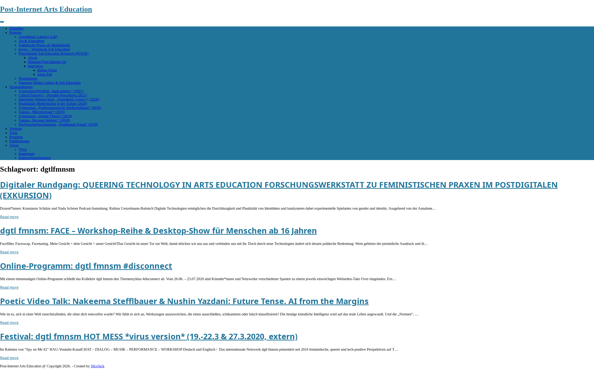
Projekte (15, 33)
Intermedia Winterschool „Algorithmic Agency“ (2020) (59, 99)
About (32, 58)
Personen (16, 137)
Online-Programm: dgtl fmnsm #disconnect (86, 265)
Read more (9, 216)
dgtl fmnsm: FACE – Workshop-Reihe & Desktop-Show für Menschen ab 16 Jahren (158, 230)
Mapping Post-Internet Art (47, 62)
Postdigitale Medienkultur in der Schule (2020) (53, 104)
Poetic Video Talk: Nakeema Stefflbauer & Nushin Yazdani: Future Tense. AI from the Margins (184, 301)
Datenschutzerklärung (35, 158)
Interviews (35, 66)
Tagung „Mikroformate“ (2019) (42, 112)
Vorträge (15, 129)
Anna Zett (44, 74)
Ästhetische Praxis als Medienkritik (44, 45)
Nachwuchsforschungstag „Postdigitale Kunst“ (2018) (58, 124)
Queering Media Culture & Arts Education (50, 83)
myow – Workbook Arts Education (44, 49)
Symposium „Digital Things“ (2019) (45, 116)
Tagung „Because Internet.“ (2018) (44, 120)
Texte (13, 133)
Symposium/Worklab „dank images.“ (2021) (51, 91)
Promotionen (28, 78)
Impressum (27, 154)
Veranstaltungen (21, 87)
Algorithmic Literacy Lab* (38, 37)
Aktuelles (16, 28)
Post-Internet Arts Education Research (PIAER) (53, 53)
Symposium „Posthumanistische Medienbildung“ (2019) (60, 108)
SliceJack (97, 366)
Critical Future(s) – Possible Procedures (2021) (53, 95)
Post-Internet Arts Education (46, 9)
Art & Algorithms (31, 41)
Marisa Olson (47, 70)
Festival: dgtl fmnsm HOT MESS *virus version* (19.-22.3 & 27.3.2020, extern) (148, 336)
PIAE (23, 149)
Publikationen (19, 141)
